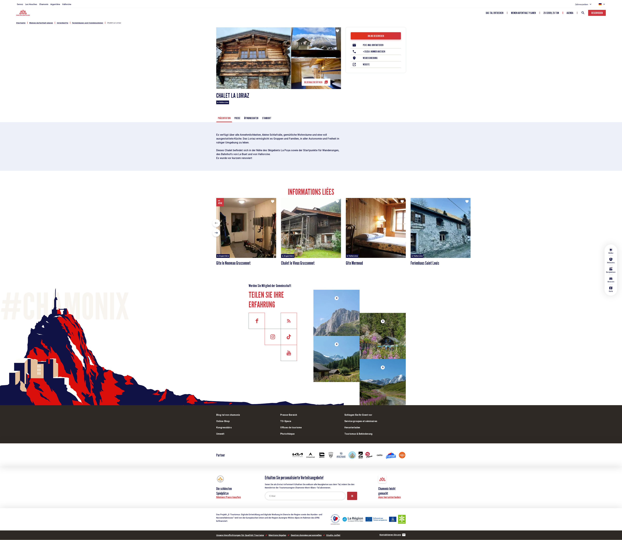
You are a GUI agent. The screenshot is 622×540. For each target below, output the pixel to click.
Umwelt (220, 434)
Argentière (55, 4)
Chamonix (43, 4)
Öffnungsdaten (251, 118)
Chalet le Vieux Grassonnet (298, 263)
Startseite (20, 23)
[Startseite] (23, 13)
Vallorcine (66, 4)
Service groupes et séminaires (360, 421)
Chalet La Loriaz (114, 23)
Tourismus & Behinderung (358, 434)
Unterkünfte (62, 23)
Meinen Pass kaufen (228, 497)
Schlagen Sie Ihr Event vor (358, 415)
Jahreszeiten (581, 4)
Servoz (20, 4)
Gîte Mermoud (354, 263)
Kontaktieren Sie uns (390, 535)
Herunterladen (352, 427)
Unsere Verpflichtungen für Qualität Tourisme (240, 535)
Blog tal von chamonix (228, 415)
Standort (266, 118)
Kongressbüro (224, 427)
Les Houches (31, 4)
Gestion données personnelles (306, 535)
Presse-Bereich (288, 415)
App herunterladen (389, 497)
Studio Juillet (333, 535)
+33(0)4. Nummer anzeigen (374, 51)
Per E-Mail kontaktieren (373, 45)
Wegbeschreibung (370, 58)
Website (366, 64)
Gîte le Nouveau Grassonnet (233, 263)
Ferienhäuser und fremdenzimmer (87, 23)
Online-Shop (223, 421)
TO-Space (285, 421)
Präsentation (224, 118)
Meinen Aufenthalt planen (523, 13)
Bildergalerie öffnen (313, 82)
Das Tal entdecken (494, 13)
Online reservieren (376, 36)
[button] (216, 223)
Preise (237, 118)
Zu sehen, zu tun (551, 13)
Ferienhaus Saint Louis (425, 263)
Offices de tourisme (291, 427)
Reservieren (597, 13)
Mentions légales (277, 535)
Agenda (570, 13)
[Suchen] (583, 13)
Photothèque (287, 434)
